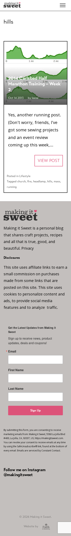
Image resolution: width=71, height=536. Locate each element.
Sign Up (35, 410)
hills (49, 181)
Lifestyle (24, 176)
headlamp (39, 181)
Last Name (15, 388)
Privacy (27, 248)
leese (35, 98)
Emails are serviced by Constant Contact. (39, 450)
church (21, 181)
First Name (16, 370)
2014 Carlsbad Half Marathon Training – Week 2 (34, 83)
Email (12, 351)
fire (29, 181)
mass (57, 181)
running (12, 187)
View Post (49, 160)
